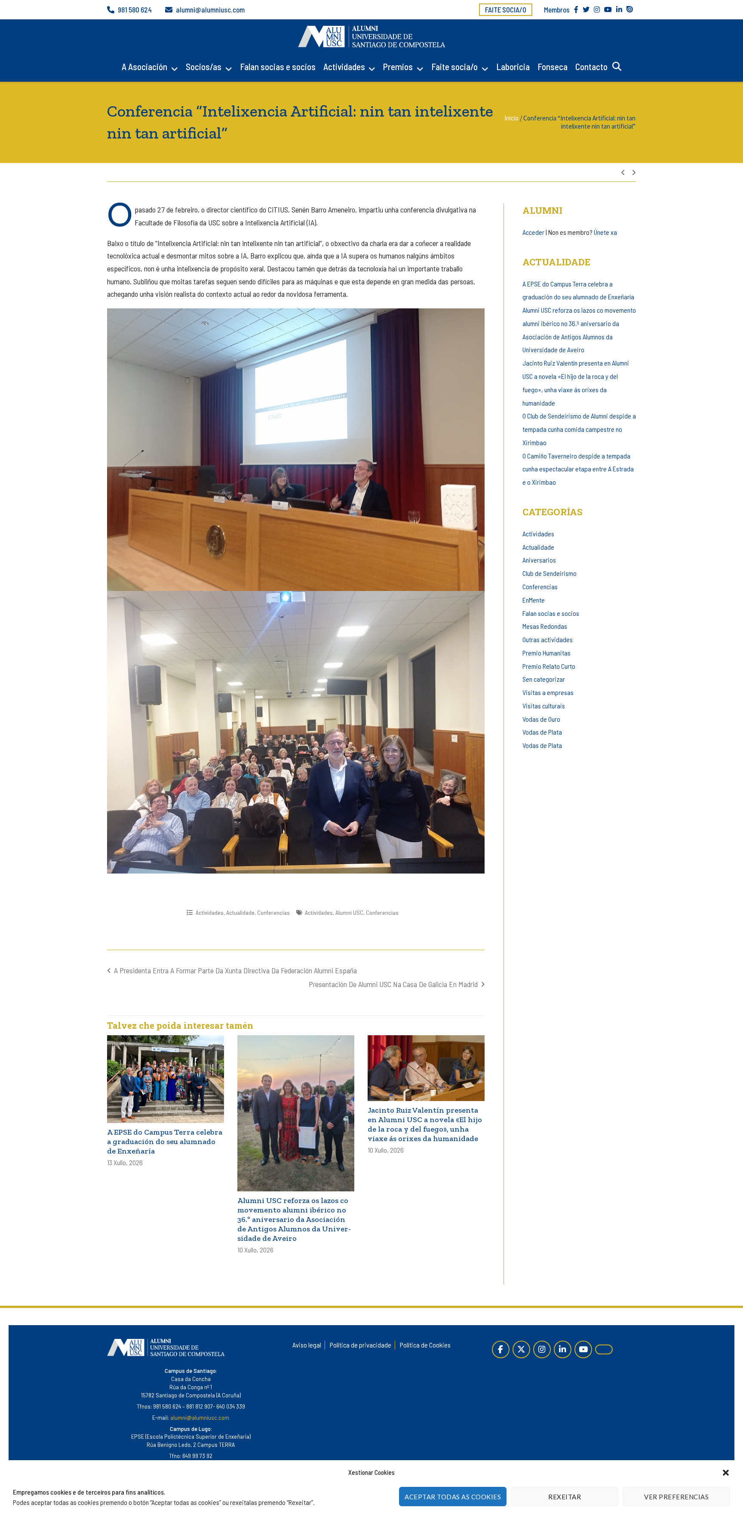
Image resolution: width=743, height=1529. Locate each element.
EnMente (533, 600)
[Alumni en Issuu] (604, 1349)
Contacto (591, 66)
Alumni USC (349, 912)
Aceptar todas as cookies (453, 1497)
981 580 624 (135, 9)
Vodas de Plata (542, 732)
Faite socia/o (505, 9)
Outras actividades (547, 639)
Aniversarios (539, 560)
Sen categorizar (543, 679)
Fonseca (552, 66)
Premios (398, 66)
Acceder (533, 232)
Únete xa (605, 232)
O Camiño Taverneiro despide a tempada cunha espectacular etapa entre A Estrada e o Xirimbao (578, 469)
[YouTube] (583, 1349)
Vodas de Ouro (541, 719)
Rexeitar (564, 1497)
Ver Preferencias (676, 1497)
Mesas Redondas (544, 626)
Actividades (344, 66)
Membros (557, 9)
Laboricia (513, 66)
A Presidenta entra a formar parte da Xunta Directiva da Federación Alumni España (235, 970)
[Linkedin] (562, 1349)
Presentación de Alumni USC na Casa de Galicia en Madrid (393, 984)
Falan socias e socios (278, 66)
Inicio (511, 118)
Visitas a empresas (548, 692)
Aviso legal (306, 1345)
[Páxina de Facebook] (501, 1349)
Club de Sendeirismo (549, 573)
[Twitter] (521, 1349)
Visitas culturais (543, 705)
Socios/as (203, 66)
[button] (726, 1472)
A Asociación (144, 66)
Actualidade (240, 912)
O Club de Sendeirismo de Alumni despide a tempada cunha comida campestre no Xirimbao (579, 429)
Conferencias (273, 912)
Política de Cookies (425, 1345)
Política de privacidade (360, 1345)
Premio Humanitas (546, 653)
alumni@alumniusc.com (210, 9)
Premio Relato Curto (548, 666)
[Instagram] (542, 1349)
